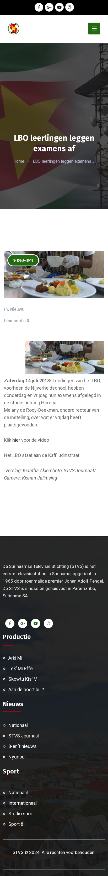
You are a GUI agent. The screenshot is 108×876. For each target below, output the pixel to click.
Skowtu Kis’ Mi (23, 679)
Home (18, 161)
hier (16, 440)
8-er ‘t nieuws (22, 746)
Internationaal (22, 803)
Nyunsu (16, 757)
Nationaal (18, 725)
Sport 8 (15, 824)
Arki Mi (15, 658)
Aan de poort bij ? (26, 689)
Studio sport (21, 813)
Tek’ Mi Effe (20, 668)
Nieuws (17, 309)
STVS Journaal (23, 736)
